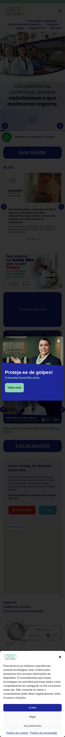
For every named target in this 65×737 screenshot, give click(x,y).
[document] (32, 368)
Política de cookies (17, 733)
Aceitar (32, 707)
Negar (32, 716)
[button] (60, 657)
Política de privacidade (43, 733)
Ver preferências (33, 725)
